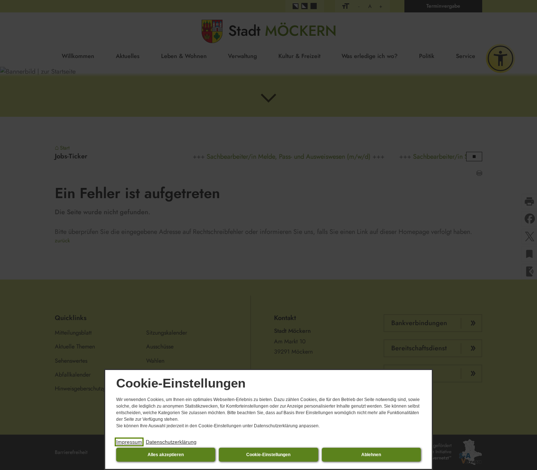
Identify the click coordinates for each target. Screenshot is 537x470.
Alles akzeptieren (166, 454)
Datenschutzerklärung (171, 442)
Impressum (129, 442)
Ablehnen (371, 454)
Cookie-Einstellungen (268, 454)
